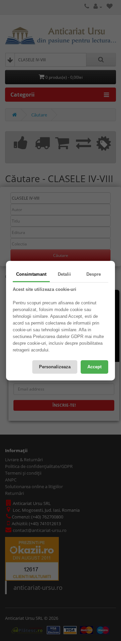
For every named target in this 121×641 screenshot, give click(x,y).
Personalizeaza (55, 366)
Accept (94, 366)
